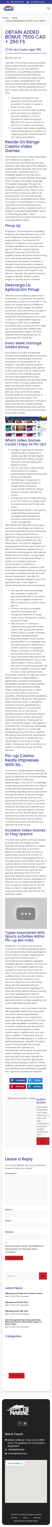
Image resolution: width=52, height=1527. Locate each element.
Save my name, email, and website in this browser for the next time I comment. (24, 1249)
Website (9, 1232)
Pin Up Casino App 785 (25, 50)
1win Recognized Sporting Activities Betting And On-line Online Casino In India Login (23, 1322)
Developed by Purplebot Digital (26, 1521)
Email (8, 1220)
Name (9, 1209)
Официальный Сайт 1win (16, 1302)
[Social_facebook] (20, 1424)
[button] (48, 8)
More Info (16, 1376)
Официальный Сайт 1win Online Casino (24, 1293)
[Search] (43, 1276)
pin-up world (19, 1023)
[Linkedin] (25, 1424)
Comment (11, 1173)
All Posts (43, 1141)
